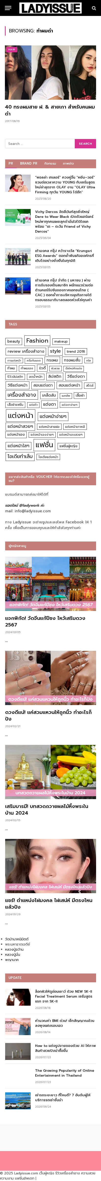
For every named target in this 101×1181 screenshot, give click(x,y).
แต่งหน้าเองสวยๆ (71, 434)
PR (11, 163)
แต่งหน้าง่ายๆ (53, 416)
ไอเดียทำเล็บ (20, 456)
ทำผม (11, 368)
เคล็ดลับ (49, 395)
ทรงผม (52, 360)
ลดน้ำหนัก (35, 376)
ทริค (88, 360)
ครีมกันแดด (34, 361)
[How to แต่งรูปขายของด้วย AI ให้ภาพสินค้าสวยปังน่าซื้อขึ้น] (18, 1051)
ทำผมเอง (27, 368)
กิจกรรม (50, 163)
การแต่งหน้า (14, 360)
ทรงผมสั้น (72, 360)
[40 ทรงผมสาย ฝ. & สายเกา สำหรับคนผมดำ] (50, 72)
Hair (11, 49)
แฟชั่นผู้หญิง (68, 446)
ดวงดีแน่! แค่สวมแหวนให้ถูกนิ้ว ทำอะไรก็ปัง (48, 715)
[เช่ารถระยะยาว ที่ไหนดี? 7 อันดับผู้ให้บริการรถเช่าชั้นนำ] (18, 1100)
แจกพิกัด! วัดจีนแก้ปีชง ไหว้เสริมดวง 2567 (45, 621)
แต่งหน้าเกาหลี (75, 426)
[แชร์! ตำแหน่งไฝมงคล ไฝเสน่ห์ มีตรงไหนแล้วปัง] (50, 866)
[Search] (93, 8)
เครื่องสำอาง (22, 395)
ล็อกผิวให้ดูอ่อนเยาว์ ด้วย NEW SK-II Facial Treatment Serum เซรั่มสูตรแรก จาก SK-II (63, 996)
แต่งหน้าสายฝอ (49, 426)
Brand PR (29, 163)
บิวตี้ (42, 368)
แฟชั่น (44, 445)
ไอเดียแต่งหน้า (48, 457)
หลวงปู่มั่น (12, 954)
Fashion (37, 340)
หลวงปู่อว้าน (14, 949)
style (55, 351)
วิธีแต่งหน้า (17, 385)
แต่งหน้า (20, 415)
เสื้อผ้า (80, 395)
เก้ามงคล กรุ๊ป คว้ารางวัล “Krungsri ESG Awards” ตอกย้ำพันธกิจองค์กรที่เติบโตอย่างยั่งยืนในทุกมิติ (64, 255)
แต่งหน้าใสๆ (18, 446)
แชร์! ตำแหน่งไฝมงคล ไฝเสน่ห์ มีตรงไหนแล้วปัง (48, 904)
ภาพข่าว (68, 163)
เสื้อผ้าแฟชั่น (15, 405)
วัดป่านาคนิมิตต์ (16, 939)
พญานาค (12, 959)
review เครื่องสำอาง (26, 351)
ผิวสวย (55, 368)
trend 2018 (76, 351)
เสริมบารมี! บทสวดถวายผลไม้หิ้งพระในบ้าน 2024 (46, 810)
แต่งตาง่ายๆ (69, 405)
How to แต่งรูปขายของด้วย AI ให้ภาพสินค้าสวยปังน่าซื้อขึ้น (65, 1048)
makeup (61, 341)
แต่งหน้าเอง (16, 434)
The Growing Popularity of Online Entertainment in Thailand (64, 1073)
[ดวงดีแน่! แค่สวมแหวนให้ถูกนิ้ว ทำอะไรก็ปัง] (50, 678)
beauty (13, 341)
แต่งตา (49, 404)
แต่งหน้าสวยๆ (20, 426)
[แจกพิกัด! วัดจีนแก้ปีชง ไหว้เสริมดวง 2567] (50, 584)
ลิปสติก (54, 376)
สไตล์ (89, 385)
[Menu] (8, 8)
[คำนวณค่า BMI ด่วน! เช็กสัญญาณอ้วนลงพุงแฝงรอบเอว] (18, 1026)
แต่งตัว (33, 405)
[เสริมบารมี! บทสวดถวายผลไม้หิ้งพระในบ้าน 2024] (50, 772)
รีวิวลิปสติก (15, 376)
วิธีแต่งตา (76, 376)
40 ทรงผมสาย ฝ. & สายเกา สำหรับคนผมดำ (50, 110)
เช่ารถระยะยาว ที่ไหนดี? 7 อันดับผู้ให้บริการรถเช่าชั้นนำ (62, 1098)
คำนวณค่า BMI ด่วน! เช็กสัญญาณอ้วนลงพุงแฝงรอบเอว (64, 1023)
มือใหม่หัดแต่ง (73, 368)
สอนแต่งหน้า (69, 385)
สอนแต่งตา (43, 385)
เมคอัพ (66, 396)
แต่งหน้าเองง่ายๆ (42, 434)
